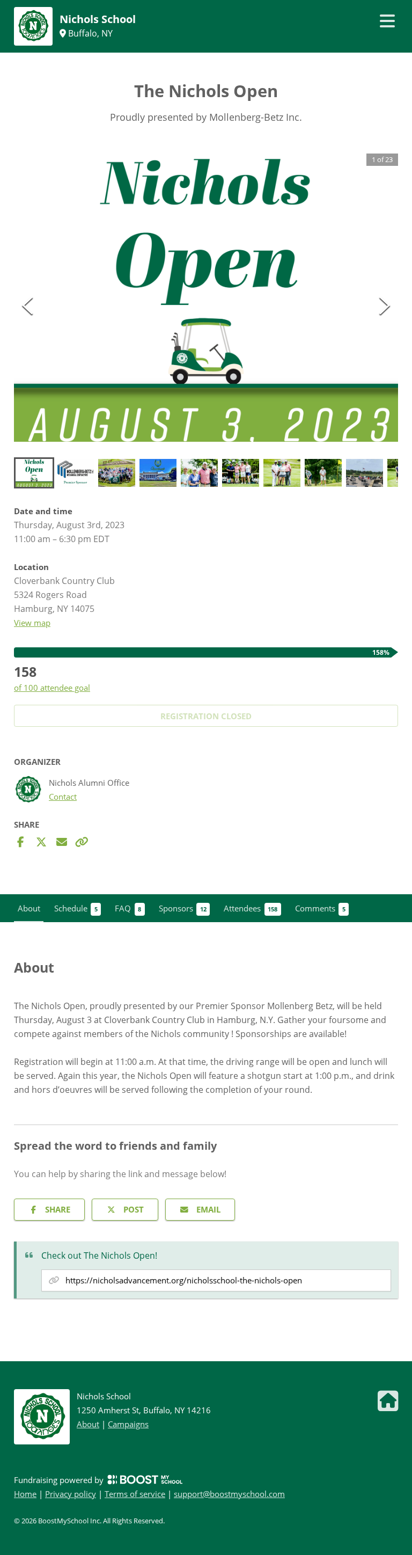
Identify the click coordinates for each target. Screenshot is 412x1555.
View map (32, 622)
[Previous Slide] (27, 305)
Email (208, 1209)
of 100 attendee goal (52, 687)
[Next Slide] (384, 305)
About (88, 1424)
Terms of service (135, 1493)
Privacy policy (70, 1493)
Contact (63, 796)
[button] (206, 298)
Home (25, 1493)
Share (57, 1209)
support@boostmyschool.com (229, 1493)
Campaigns (128, 1424)
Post (133, 1209)
